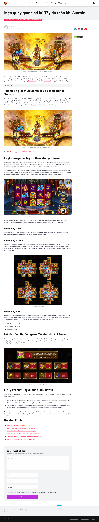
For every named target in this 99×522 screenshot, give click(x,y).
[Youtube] (85, 30)
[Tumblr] (82, 30)
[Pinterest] (79, 30)
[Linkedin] (75, 30)
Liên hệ (93, 519)
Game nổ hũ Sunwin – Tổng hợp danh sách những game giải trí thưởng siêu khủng (23, 19)
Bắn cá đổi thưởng (51, 3)
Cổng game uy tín (62, 3)
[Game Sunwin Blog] (5, 2)
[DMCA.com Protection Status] (78, 37)
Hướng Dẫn (31, 3)
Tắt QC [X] (60, 505)
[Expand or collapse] (70, 86)
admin (12, 26)
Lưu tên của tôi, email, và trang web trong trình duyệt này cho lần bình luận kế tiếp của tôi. (32, 492)
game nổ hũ (47, 81)
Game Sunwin (39, 3)
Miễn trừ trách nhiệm (85, 519)
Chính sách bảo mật (74, 519)
